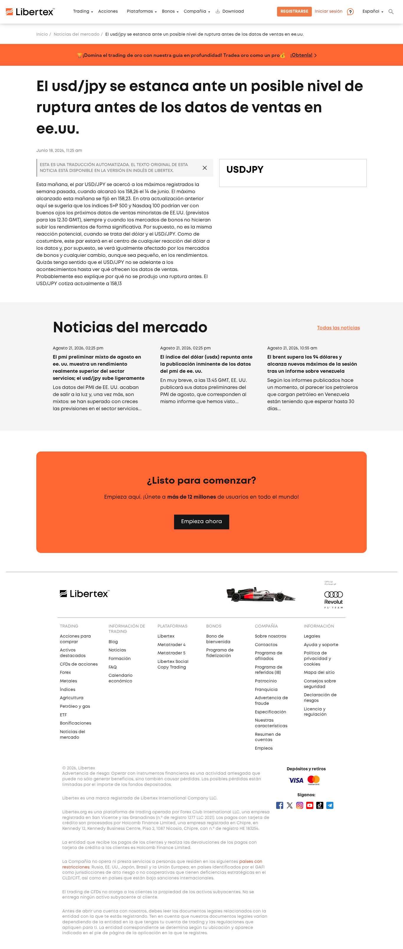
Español (371, 12)
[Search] (391, 11)
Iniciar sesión (329, 12)
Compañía (195, 12)
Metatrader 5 (171, 653)
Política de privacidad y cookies (317, 658)
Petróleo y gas (75, 706)
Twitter (289, 805)
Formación (120, 659)
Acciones (108, 12)
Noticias (117, 650)
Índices (67, 690)
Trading (81, 12)
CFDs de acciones (79, 664)
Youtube (309, 805)
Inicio (42, 34)
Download (233, 12)
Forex (65, 672)
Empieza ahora (201, 521)
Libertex (166, 636)
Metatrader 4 (172, 645)
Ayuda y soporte (321, 645)
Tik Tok (319, 805)
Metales (68, 681)
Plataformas (140, 12)
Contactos (266, 645)
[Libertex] (30, 11)
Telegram (329, 805)
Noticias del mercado (76, 34)
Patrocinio (266, 681)
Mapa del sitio (319, 672)
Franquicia (266, 690)
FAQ (113, 667)
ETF (63, 715)
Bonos (168, 12)
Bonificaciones (75, 723)
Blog (113, 642)
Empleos (264, 748)
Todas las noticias (338, 328)
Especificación (270, 712)
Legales (312, 636)
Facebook (279, 805)
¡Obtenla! (301, 55)
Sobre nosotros (270, 636)
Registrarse (294, 12)
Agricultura (71, 698)
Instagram (299, 805)
